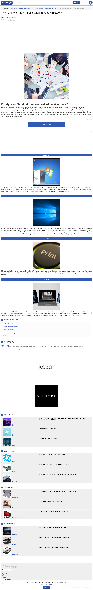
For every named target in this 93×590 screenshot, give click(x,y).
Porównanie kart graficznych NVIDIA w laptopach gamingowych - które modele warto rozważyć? (62, 419)
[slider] (11, 20)
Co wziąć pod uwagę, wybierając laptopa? (52, 527)
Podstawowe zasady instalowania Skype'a (52, 454)
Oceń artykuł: (4, 20)
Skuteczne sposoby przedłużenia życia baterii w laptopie (57, 491)
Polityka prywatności (7, 576)
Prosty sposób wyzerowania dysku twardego (54, 547)
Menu (18, 3)
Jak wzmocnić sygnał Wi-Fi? (48, 428)
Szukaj (77, 3)
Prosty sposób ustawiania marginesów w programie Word (57, 475)
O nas (3, 572)
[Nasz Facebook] (91, 3)
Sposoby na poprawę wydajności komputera (53, 511)
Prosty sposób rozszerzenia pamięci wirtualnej (54, 465)
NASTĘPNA (46, 124)
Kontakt (4, 578)
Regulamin (4, 574)
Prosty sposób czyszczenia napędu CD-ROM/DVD (54, 537)
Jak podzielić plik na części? (48, 438)
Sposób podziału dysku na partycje (50, 501)
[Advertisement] (46, 40)
